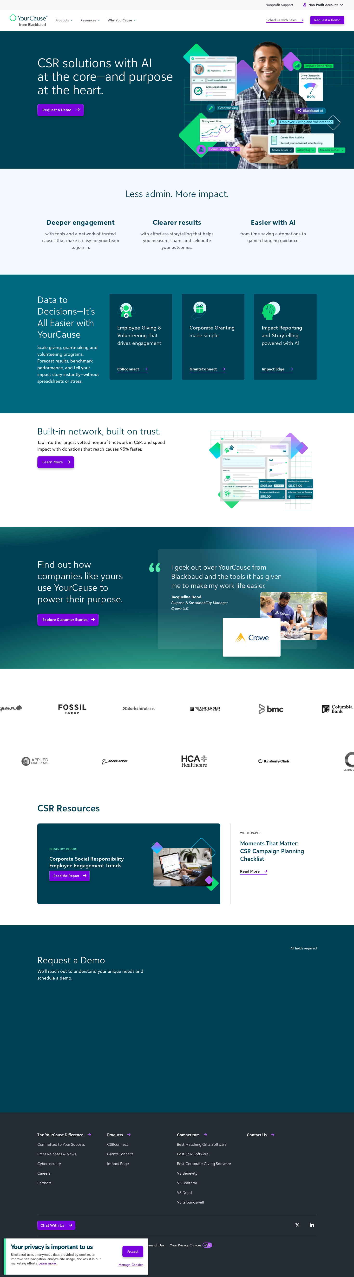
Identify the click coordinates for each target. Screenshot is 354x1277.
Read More (250, 871)
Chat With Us (52, 1225)
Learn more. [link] (48, 1263)
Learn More (52, 462)
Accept (132, 1251)
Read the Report (66, 876)
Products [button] (62, 20)
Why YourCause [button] (120, 20)
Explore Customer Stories (64, 619)
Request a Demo (327, 20)
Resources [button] (88, 20)
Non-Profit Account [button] (323, 5)
